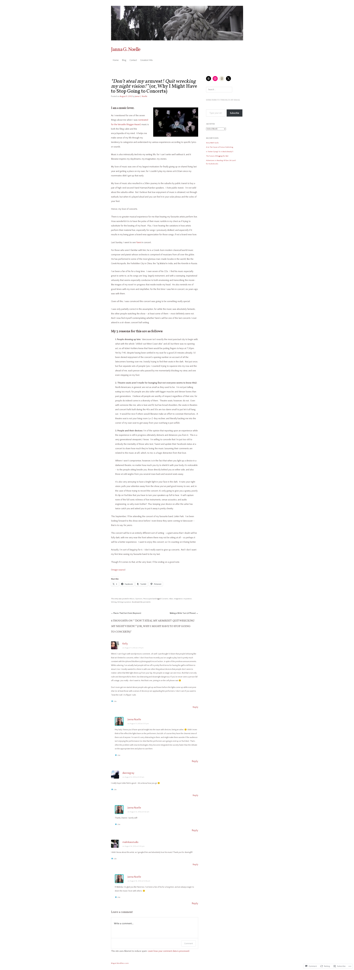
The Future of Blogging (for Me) (217, 156)
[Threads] (208, 78)
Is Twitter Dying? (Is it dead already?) (219, 152)
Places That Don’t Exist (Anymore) (126, 613)
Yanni (138, 242)
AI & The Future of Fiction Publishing (219, 147)
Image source (118, 570)
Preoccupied (148, 599)
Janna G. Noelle (125, 49)
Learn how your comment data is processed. (169, 951)
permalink (146, 602)
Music (132, 599)
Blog (124, 60)
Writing (113, 602)
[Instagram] (215, 78)
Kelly (125, 643)
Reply (195, 707)
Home (116, 60)
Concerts (165, 599)
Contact (133, 60)
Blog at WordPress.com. (120, 963)
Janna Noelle (134, 719)
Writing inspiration (124, 602)
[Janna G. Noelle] (177, 23)
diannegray (128, 773)
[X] (228, 78)
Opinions (138, 599)
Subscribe (234, 113)
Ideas (171, 599)
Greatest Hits (146, 60)
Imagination (178, 599)
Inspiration (187, 599)
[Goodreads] (221, 78)
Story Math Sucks (212, 143)
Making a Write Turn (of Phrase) (184, 613)
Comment (188, 943)
